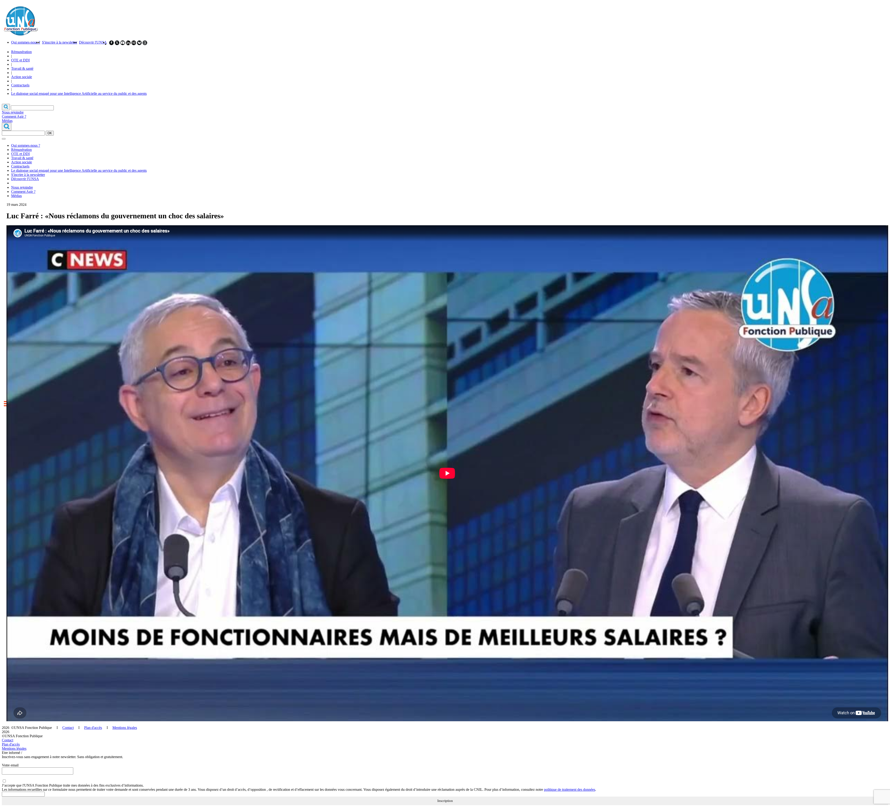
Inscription (445, 801)
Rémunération (21, 52)
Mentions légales (124, 728)
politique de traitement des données (569, 789)
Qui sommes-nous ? (25, 42)
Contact (68, 728)
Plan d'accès (93, 728)
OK (50, 133)
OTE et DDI (20, 60)
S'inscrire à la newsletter (59, 42)
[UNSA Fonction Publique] (20, 34)
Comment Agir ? (14, 116)
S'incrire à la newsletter (28, 175)
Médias (7, 121)
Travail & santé (22, 68)
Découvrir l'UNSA (93, 42)
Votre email (10, 765)
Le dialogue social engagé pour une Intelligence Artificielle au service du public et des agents (79, 93)
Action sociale (21, 77)
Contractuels (20, 85)
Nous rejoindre (13, 112)
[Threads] (145, 44)
